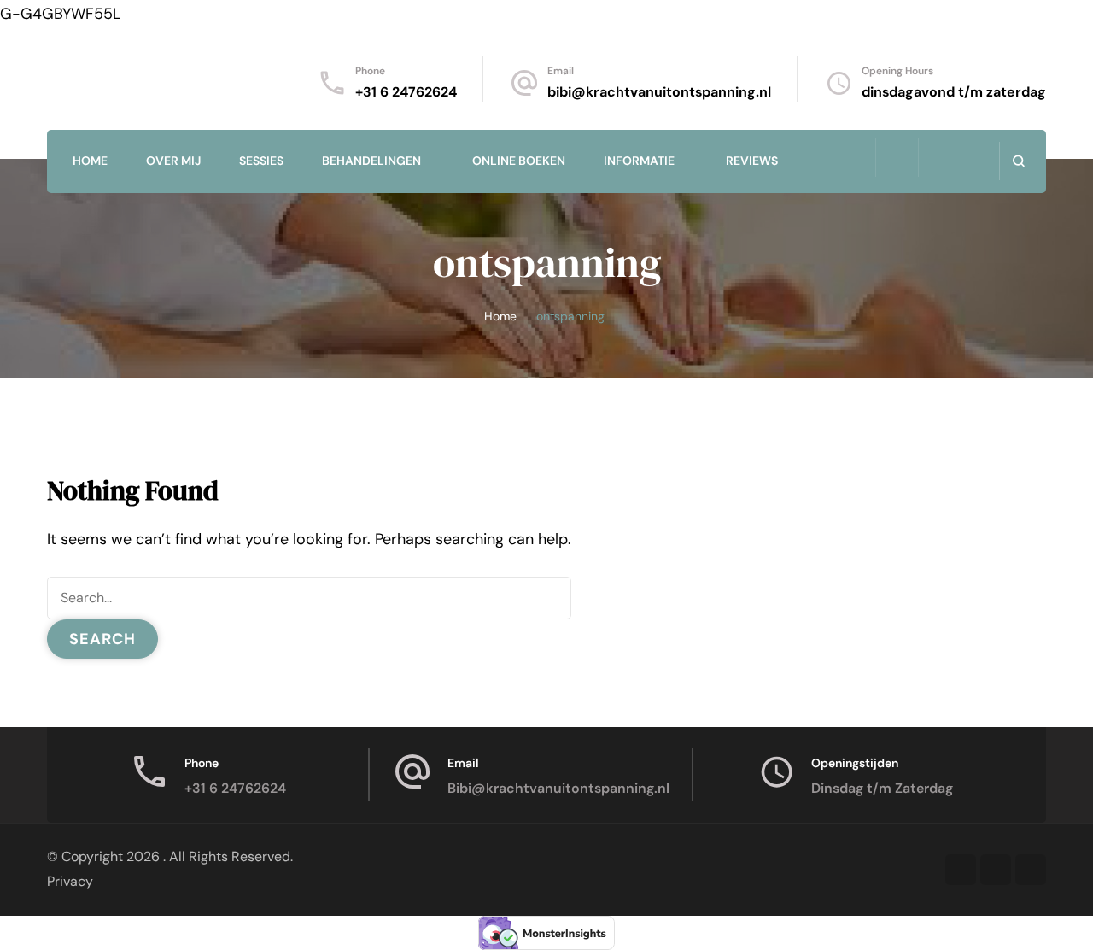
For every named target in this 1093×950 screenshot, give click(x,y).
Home (90, 160)
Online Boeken (518, 160)
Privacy (70, 881)
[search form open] (1018, 161)
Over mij (173, 160)
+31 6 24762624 (406, 92)
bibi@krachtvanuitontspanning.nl (659, 92)
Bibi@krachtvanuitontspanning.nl (558, 788)
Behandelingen (371, 160)
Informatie (639, 160)
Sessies (261, 160)
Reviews (752, 160)
